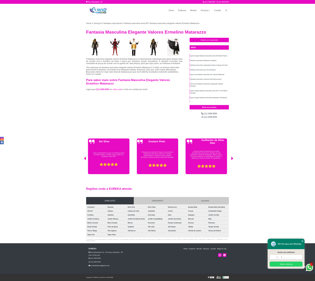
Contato (217, 10)
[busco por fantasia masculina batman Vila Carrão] (115, 47)
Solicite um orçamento (209, 40)
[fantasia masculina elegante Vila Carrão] (95, 47)
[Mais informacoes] (226, 10)
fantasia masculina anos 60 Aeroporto (203, 70)
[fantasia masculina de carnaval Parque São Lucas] (173, 47)
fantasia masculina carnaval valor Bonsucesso (205, 79)
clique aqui (117, 89)
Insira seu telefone (286, 252)
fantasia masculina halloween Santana (203, 60)
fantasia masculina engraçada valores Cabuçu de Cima (209, 65)
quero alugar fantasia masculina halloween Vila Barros (208, 98)
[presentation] (81, 168)
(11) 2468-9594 (209, 2)
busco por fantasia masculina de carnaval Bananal (207, 74)
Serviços (204, 10)
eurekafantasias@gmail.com (100, 265)
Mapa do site (221, 249)
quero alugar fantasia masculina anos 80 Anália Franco (208, 56)
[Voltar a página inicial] (98, 10)
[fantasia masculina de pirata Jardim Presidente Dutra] (154, 47)
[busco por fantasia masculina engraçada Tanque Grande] (134, 47)
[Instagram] (220, 255)
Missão (193, 10)
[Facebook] (224, 255)
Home (171, 10)
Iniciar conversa (286, 264)
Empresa (182, 10)
